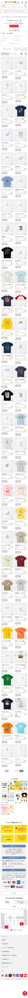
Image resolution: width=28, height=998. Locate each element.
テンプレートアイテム (21, 49)
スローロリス (17, 40)
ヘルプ (14, 893)
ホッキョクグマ (4, 38)
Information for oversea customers (14, 11)
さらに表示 (13, 43)
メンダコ (3, 40)
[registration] (12, 66)
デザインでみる (14, 53)
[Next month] (25, 906)
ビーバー (16, 38)
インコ (2, 36)
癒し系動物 (10, 33)
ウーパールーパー (17, 36)
